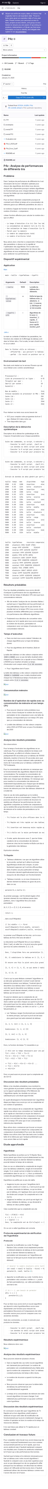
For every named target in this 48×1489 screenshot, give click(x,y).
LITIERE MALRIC (10, 8)
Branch (21, 63)
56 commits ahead (15, 108)
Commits (8, 63)
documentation (21, 32)
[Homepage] (6, 3)
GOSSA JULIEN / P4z (25, 105)
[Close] (45, 13)
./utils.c (6, 332)
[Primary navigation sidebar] (2, 8)
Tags (31, 63)
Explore (16, 3)
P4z (44, 84)
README (7, 69)
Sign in (43, 3)
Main (5, 269)
